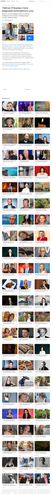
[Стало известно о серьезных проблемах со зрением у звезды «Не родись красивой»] (42, 222)
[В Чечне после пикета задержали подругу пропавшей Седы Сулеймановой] (26, 400)
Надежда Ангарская (14, 64)
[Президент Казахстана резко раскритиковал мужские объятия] (9, 222)
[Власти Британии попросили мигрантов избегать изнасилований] (42, 189)
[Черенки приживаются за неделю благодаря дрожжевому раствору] (42, 416)
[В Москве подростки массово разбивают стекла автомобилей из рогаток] (42, 108)
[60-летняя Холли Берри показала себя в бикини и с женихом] (42, 400)
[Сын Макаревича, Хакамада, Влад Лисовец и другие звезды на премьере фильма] (9, 303)
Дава (8, 64)
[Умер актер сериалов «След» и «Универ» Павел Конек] (26, 335)
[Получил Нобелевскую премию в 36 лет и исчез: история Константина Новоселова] (42, 286)
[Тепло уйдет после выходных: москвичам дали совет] (26, 383)
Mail (1, 493)
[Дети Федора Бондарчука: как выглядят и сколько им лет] (42, 254)
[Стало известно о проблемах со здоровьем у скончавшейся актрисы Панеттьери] (9, 108)
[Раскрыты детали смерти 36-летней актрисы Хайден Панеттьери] (42, 238)
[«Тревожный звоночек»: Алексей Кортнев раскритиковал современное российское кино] (9, 448)
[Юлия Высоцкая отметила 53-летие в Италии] (9, 383)
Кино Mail (12, 5)
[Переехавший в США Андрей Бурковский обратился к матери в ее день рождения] (9, 206)
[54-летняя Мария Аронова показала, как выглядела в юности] (42, 367)
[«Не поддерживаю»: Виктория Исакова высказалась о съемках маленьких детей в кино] (9, 367)
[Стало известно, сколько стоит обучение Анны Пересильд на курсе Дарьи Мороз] (9, 416)
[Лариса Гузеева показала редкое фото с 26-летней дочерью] (42, 157)
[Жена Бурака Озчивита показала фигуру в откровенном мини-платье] (9, 189)
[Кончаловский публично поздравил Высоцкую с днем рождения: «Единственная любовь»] (9, 319)
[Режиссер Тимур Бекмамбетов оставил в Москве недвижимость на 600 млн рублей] (26, 141)
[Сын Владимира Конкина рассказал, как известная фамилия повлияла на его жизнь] (26, 157)
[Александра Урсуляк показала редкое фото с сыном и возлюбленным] (42, 303)
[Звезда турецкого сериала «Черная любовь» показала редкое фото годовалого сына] (26, 416)
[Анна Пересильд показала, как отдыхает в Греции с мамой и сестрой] (42, 383)
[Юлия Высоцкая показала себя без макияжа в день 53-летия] (42, 270)
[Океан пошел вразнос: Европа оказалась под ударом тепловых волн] (9, 173)
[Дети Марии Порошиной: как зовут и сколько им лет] (9, 125)
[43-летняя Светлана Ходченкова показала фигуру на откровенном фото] (26, 432)
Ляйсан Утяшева (8, 46)
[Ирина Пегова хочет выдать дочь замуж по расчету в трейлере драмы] (9, 351)
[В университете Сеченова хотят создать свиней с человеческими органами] (26, 351)
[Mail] (1, 1)
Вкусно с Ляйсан (18, 46)
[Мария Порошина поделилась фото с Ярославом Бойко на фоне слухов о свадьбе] (26, 108)
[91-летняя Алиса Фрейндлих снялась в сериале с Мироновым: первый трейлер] (26, 125)
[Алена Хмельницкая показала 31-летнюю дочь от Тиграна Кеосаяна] (42, 464)
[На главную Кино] (4, 1)
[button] (9, 32)
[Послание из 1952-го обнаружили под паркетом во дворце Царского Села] (9, 141)
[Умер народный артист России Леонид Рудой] (42, 125)
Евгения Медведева (9, 65)
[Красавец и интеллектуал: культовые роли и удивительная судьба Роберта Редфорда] (9, 481)
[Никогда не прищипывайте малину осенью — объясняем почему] (42, 206)
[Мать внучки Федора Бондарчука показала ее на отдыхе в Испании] (26, 481)
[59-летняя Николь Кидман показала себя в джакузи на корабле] (42, 432)
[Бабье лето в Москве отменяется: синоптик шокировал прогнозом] (26, 173)
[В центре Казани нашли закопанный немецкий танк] (9, 238)
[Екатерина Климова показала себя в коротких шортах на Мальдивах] (9, 400)
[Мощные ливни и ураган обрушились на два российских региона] (26, 303)
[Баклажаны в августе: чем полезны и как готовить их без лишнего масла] (9, 286)
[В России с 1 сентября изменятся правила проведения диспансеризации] (26, 464)
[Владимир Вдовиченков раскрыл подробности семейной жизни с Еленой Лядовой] (42, 141)
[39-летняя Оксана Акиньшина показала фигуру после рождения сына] (9, 432)
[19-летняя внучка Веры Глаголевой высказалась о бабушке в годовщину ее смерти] (9, 335)
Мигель (28, 52)
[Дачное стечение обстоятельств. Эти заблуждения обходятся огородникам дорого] (42, 319)
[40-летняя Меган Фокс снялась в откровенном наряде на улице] (26, 222)
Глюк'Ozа (28, 64)
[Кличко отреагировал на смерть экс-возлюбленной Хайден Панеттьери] (26, 270)
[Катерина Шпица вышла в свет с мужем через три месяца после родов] (26, 189)
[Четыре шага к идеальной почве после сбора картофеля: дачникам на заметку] (26, 254)
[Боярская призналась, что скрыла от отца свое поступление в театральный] (9, 254)
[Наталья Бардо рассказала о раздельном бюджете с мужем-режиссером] (26, 319)
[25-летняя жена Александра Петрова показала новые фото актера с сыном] (9, 270)
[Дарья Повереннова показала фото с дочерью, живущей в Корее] (42, 351)
